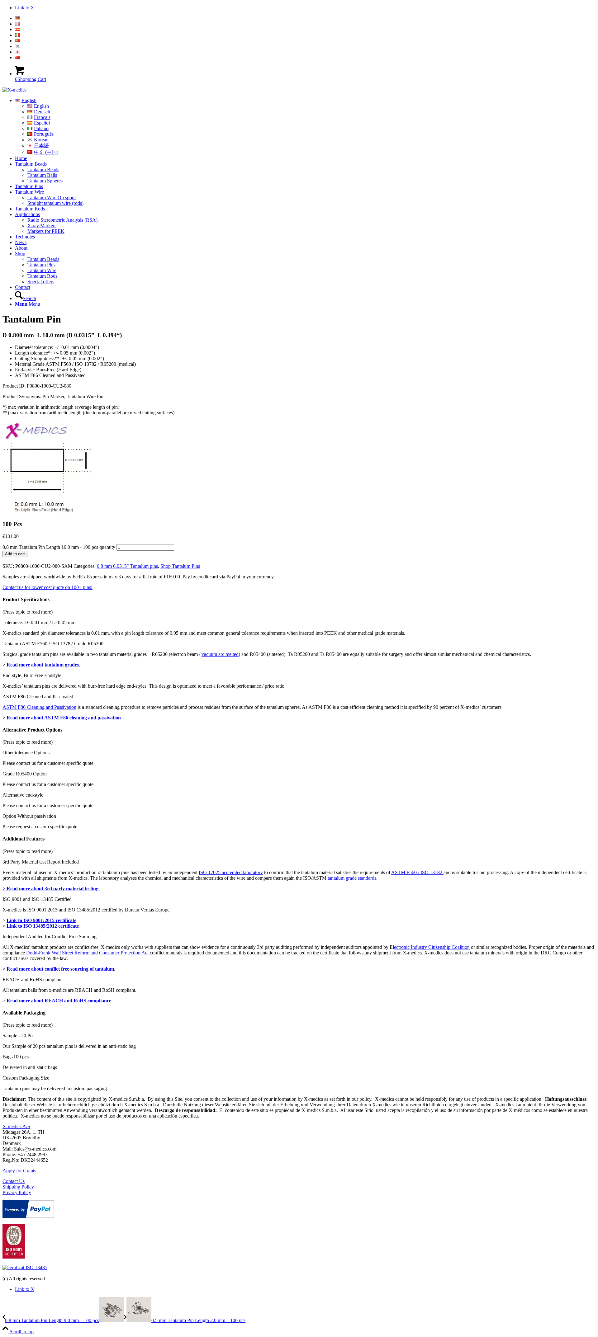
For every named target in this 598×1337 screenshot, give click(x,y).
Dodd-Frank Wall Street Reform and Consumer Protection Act (88, 952)
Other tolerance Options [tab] (26, 752)
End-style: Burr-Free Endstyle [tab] (31, 675)
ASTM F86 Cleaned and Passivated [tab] (37, 696)
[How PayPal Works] (28, 1216)
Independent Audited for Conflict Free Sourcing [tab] (49, 936)
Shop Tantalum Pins (180, 566)
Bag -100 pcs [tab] (15, 1056)
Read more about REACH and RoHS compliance (59, 1000)
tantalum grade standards (352, 878)
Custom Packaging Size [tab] (25, 1077)
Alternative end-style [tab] (22, 795)
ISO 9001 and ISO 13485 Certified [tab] (37, 899)
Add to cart (15, 554)
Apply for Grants (19, 1170)
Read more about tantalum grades (43, 664)
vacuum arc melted (220, 654)
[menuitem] (305, 18)
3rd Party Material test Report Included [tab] (40, 861)
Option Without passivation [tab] (29, 816)
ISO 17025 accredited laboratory (231, 872)
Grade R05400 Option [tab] (24, 773)
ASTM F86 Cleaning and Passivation (39, 707)
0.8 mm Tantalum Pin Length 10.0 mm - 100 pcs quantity (58, 547)
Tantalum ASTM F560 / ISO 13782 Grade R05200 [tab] (52, 643)
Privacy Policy (16, 1192)
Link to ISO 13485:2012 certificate (43, 926)
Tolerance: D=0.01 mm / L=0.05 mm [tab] (38, 622)
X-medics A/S (16, 1126)
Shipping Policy (18, 1186)
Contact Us (13, 1181)
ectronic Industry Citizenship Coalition (432, 947)
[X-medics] (14, 89)
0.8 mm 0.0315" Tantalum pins (127, 566)
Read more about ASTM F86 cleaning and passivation (64, 717)
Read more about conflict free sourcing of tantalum (60, 969)
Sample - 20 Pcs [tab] (18, 1035)
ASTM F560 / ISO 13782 (417, 872)
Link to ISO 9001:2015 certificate (41, 920)
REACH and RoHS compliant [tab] (32, 979)
